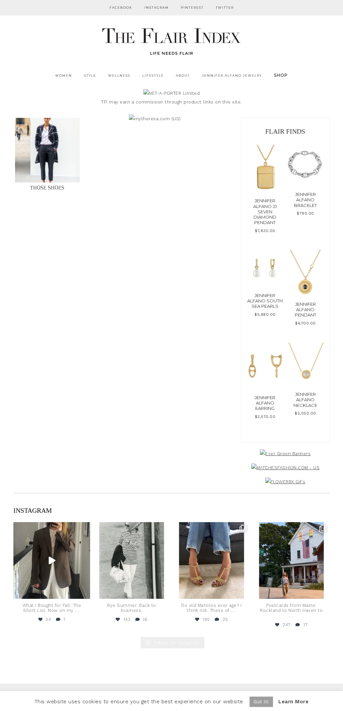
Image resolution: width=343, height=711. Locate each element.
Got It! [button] (261, 701)
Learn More (293, 702)
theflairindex (51, 528)
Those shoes (47, 188)
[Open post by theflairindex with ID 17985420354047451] (211, 560)
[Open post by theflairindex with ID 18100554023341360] (131, 560)
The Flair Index (171, 40)
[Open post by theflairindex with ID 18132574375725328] (51, 560)
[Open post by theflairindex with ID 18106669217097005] (291, 560)
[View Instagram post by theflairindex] (84, 592)
